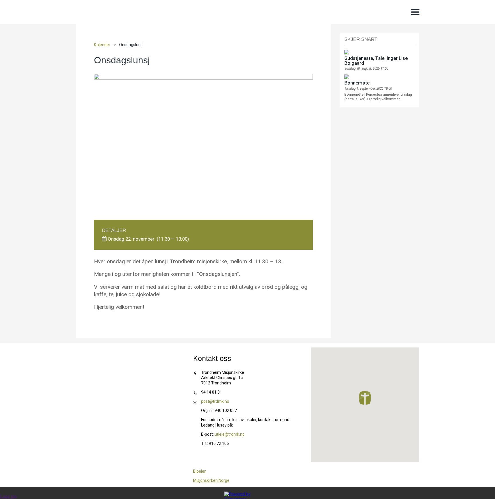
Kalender (102, 44)
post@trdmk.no (215, 401)
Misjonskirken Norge (211, 480)
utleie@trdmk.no (230, 434)
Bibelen (200, 471)
